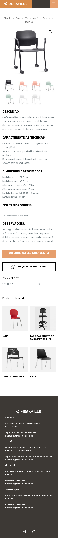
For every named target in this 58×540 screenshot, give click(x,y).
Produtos (9, 19)
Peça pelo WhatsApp (32, 267)
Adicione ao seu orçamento (29, 253)
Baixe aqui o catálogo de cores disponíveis (25, 211)
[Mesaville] (16, 4)
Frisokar (45, 284)
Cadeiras (20, 19)
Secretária (31, 19)
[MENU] (54, 4)
